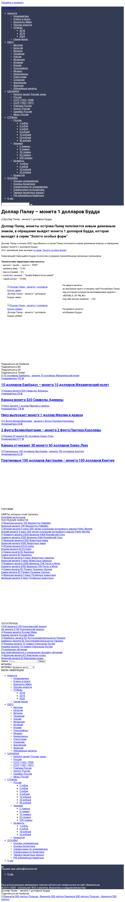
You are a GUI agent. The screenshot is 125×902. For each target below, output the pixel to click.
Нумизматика (21, 16)
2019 (22, 33)
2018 (22, 30)
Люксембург (20, 68)
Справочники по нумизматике (30, 186)
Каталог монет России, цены (29, 94)
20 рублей (25, 172)
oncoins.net (9, 8)
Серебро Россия (22, 111)
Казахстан (19, 175)
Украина (18, 143)
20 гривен (25, 155)
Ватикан (18, 50)
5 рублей (25, 131)
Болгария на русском (13, 517)
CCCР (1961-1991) (23, 103)
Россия (17, 97)
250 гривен (26, 157)
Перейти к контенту (12, 2)
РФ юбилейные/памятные (28, 195)
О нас (10, 198)
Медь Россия (21, 114)
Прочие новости (22, 24)
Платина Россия (22, 105)
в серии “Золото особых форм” (50, 250)
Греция (17, 56)
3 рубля (24, 129)
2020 (22, 36)
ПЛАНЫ (18, 27)
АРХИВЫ (6, 667)
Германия (18, 53)
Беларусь (18, 160)
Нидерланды (20, 74)
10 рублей (25, 134)
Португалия (19, 76)
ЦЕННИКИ (13, 91)
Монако (17, 71)
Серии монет (20, 39)
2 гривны (25, 146)
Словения (19, 79)
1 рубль (24, 123)
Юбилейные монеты (25, 88)
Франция (18, 85)
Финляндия (19, 82)
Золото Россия (21, 108)
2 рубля (24, 126)
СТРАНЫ (12, 117)
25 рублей (25, 137)
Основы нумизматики (25, 181)
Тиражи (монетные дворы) (28, 192)
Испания (18, 62)
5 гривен (25, 149)
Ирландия (19, 59)
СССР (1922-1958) (23, 100)
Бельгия (18, 48)
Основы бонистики (24, 184)
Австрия (18, 45)
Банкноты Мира (22, 22)
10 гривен (25, 152)
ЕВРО (10, 42)
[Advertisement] (62, 341)
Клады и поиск (21, 19)
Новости (12, 13)
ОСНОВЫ (12, 178)
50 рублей (25, 140)
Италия (17, 65)
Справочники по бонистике (28, 189)
